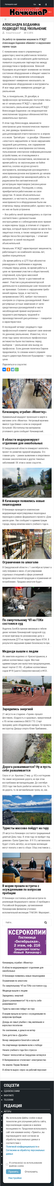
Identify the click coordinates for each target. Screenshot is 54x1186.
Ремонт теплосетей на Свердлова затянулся (24, 1055)
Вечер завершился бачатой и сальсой (20, 1040)
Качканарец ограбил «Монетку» (24, 412)
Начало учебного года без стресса (19, 1050)
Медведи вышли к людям (20, 651)
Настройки (15, 1177)
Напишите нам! (11, 4)
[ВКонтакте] (4, 369)
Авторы (7, 1111)
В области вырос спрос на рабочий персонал (24, 1069)
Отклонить (31, 1171)
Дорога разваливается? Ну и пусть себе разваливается (26, 768)
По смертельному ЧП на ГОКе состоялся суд (22, 621)
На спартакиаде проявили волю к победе (22, 1045)
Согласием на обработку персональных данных (25, 1152)
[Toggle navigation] (5, 19)
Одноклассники (12, 1091)
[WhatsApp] (17, 369)
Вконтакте (9, 1095)
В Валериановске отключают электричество (24, 1060)
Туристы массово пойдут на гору (25, 828)
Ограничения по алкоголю (20, 562)
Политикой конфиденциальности (22, 1146)
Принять (13, 1171)
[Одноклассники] (8, 369)
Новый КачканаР (13, 33)
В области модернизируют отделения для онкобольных (22, 441)
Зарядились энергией (17, 709)
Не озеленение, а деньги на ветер (18, 1030)
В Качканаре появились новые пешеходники (23, 502)
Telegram (8, 1100)
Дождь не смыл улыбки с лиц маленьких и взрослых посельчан (23, 1024)
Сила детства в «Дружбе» (15, 1035)
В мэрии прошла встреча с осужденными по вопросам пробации (21, 889)
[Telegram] (12, 369)
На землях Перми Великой (15, 1064)
